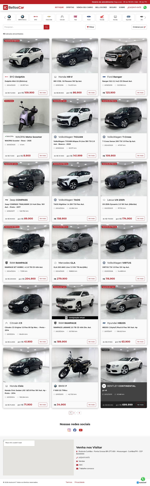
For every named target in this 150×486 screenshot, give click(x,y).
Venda (85, 7)
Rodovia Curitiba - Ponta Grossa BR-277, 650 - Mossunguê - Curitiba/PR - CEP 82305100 (109, 452)
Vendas (81, 461)
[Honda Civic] (26, 365)
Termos (69, 482)
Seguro (113, 7)
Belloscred (101, 7)
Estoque (59, 7)
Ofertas (70, 7)
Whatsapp (145, 7)
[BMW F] (75, 365)
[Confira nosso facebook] (75, 429)
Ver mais (43, 92)
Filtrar (91, 27)
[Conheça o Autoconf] (141, 482)
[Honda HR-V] (75, 56)
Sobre (122, 7)
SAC (81, 465)
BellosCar (13, 7)
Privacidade (79, 482)
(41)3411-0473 (84, 457)
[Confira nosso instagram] (69, 429)
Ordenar (138, 27)
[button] (5, 17)
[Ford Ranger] (124, 56)
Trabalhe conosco (86, 468)
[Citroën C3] (26, 302)
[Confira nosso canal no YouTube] (81, 429)
